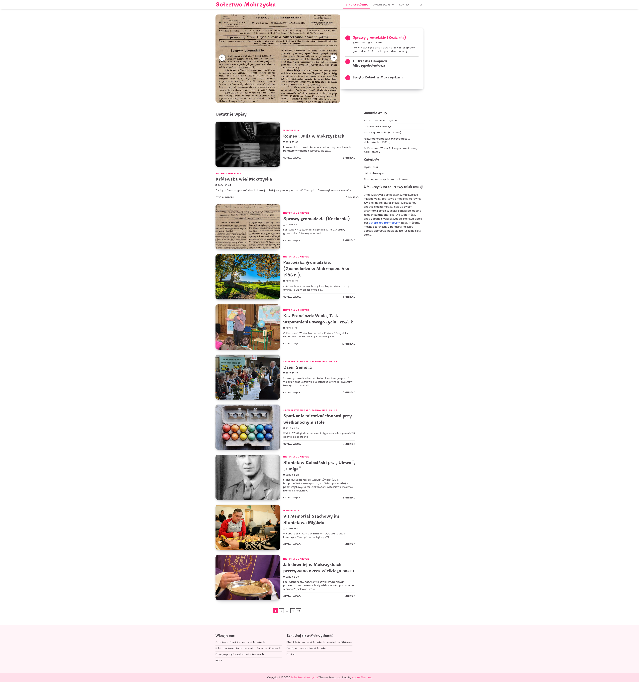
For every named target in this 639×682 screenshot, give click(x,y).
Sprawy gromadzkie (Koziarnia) (379, 37)
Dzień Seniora (297, 367)
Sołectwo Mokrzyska (245, 4)
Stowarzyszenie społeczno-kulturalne (310, 361)
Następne (298, 610)
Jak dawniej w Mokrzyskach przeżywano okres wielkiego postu (318, 567)
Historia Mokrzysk (228, 173)
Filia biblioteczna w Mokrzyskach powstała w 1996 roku (319, 642)
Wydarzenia (291, 130)
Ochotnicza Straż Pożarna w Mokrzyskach (240, 642)
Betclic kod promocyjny (384, 223)
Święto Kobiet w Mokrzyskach (378, 77)
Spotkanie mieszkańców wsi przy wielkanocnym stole (317, 419)
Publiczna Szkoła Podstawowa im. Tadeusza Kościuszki (248, 648)
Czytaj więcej (292, 157)
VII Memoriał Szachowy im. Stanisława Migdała (312, 519)
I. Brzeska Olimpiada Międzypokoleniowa (370, 63)
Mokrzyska (360, 42)
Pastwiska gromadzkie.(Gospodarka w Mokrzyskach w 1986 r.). (316, 268)
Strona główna (357, 4)
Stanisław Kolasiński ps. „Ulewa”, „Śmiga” (319, 465)
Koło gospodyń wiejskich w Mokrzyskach (239, 654)
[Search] (421, 4)
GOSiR (218, 660)
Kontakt (405, 4)
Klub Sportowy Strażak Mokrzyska (306, 648)
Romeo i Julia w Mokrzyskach (313, 136)
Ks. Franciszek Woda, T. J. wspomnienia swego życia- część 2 (318, 318)
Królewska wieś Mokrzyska (243, 179)
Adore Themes (361, 677)
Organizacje (381, 4)
